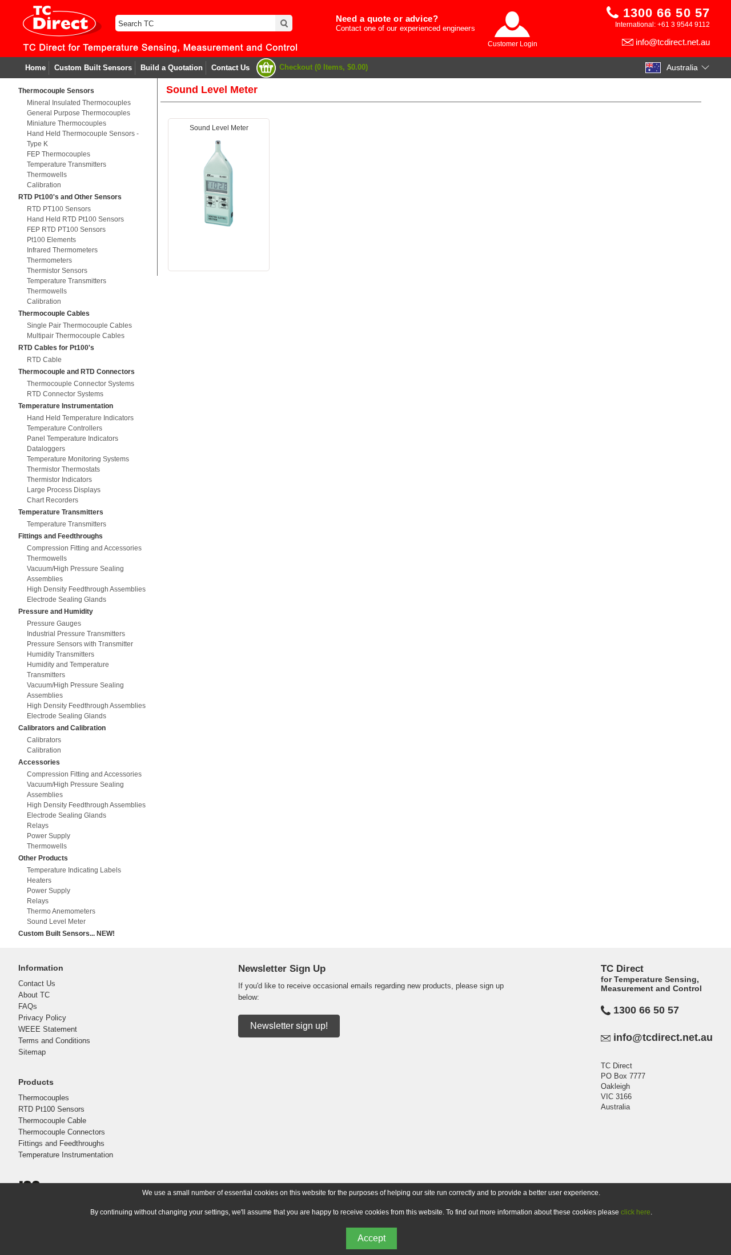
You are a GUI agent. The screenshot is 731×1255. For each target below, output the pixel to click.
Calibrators (44, 740)
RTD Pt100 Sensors (51, 1109)
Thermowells (47, 175)
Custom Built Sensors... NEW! (66, 934)
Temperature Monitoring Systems (78, 459)
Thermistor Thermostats (63, 469)
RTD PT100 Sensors (59, 209)
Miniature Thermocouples (66, 123)
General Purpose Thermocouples (78, 113)
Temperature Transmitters (66, 164)
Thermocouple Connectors (61, 1132)
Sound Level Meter (56, 922)
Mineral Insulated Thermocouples (79, 103)
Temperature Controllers (64, 428)
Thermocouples (43, 1097)
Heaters (39, 880)
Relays (38, 826)
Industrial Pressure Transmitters (76, 634)
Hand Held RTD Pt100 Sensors (75, 219)
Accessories (39, 762)
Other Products (43, 858)
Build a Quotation (171, 67)
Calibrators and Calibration (62, 728)
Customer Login (512, 44)
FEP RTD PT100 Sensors (66, 230)
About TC (34, 995)
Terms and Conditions (54, 1040)
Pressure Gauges (54, 624)
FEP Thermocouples (58, 154)
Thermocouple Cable (52, 1120)
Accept (371, 1238)
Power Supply (48, 836)
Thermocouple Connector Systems (80, 384)
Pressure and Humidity (55, 612)
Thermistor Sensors (57, 271)
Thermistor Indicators (59, 480)
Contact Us (230, 67)
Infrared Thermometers (62, 250)
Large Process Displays (64, 490)
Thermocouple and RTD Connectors (76, 372)
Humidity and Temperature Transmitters (68, 670)
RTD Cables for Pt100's (56, 348)
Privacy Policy (42, 1017)
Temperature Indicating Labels (74, 870)
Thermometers (49, 260)
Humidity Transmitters (60, 654)
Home (35, 67)
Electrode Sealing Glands (66, 600)
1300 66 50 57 (646, 1010)
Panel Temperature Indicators (72, 439)
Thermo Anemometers (61, 911)
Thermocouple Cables (54, 313)
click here (635, 1212)
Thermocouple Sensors (56, 91)
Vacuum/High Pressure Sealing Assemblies (75, 574)
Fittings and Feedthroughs (60, 536)
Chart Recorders (52, 500)
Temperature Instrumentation (65, 406)
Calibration (44, 185)
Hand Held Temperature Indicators (80, 418)
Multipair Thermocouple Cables (75, 336)
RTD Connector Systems (65, 394)
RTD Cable (44, 360)
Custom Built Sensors (93, 67)
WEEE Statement (47, 1029)
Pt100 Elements (51, 240)
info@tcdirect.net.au (673, 42)
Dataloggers (46, 449)
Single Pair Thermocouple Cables (79, 325)
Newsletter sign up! (289, 1026)
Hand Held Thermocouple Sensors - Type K (83, 139)
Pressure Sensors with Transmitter (80, 644)
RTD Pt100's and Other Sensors (70, 197)
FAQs (27, 1006)
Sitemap (32, 1052)
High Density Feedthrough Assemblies (86, 589)
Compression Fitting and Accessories (84, 548)
